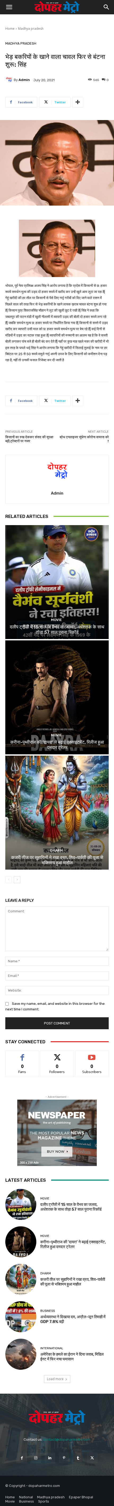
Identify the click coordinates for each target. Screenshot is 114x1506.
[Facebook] (21, 1458)
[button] (9, 7)
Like (22, 1055)
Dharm (56, 850)
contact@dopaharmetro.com (66, 1439)
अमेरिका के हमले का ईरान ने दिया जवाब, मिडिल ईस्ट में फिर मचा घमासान (72, 1357)
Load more (55, 1379)
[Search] (106, 7)
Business (47, 1310)
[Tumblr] (78, 1458)
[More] (77, 102)
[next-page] (17, 879)
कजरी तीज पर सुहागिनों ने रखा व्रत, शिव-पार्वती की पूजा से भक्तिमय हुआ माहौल (57, 860)
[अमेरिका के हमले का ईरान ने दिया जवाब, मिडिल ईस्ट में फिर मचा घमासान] (20, 1354)
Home (10, 28)
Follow (57, 1055)
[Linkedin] (50, 1458)
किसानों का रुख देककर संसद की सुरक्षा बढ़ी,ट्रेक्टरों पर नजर (29, 439)
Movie (56, 620)
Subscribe (92, 1055)
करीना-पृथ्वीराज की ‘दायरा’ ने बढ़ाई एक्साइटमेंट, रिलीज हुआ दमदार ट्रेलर (57, 744)
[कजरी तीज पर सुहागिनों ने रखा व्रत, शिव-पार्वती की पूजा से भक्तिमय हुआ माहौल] (57, 813)
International (51, 1348)
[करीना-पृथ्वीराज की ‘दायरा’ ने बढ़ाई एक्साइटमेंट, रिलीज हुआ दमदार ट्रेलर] (57, 697)
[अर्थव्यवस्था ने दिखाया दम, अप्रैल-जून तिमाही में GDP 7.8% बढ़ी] (20, 1316)
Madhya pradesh (30, 28)
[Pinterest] (64, 1458)
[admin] (9, 79)
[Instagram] (36, 1458)
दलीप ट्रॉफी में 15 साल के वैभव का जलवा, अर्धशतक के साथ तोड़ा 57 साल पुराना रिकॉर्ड (57, 629)
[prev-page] (8, 879)
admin (24, 80)
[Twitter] (92, 1458)
